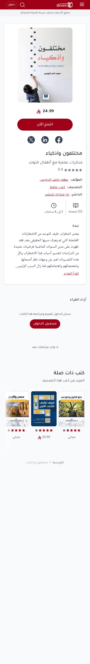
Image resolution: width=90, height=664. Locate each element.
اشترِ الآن (45, 125)
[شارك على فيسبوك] (58, 139)
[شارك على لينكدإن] (45, 139)
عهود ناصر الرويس (54, 180)
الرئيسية (58, 462)
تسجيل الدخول (45, 324)
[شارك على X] (31, 139)
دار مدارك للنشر (57, 195)
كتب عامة (57, 187)
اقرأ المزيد (71, 274)
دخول (11, 4)
